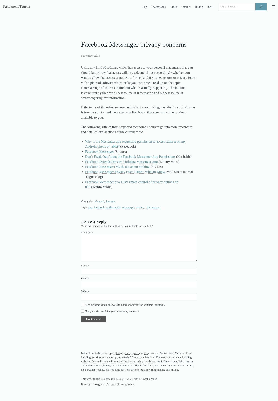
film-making (158, 369)
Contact (110, 384)
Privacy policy (125, 384)
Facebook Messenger (99, 151)
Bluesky (85, 384)
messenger (128, 207)
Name (85, 265)
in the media (113, 207)
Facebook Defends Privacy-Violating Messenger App (121, 162)
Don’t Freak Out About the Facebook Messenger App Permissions (130, 156)
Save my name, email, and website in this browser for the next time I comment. (125, 304)
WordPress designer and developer (129, 353)
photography (142, 369)
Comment (87, 232)
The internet (153, 207)
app (90, 207)
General (99, 201)
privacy (140, 207)
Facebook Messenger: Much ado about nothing (117, 167)
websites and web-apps (104, 357)
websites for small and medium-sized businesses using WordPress (118, 361)
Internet (110, 201)
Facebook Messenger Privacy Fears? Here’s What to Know (125, 172)
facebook (99, 207)
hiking (174, 369)
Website (85, 291)
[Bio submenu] (212, 7)
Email (85, 278)
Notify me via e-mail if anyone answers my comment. (112, 311)
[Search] (261, 6)
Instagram (98, 384)
